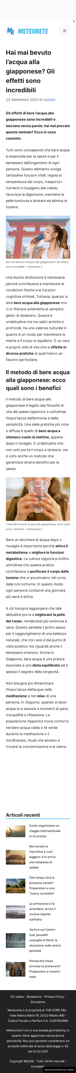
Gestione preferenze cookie (59, 1069)
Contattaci (38, 1066)
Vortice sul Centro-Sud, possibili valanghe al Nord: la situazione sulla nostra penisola (45, 940)
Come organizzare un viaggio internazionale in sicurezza (45, 831)
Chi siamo (17, 997)
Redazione (34, 997)
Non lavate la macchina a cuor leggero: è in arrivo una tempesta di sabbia (42, 856)
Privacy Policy (54, 997)
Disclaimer (38, 1002)
